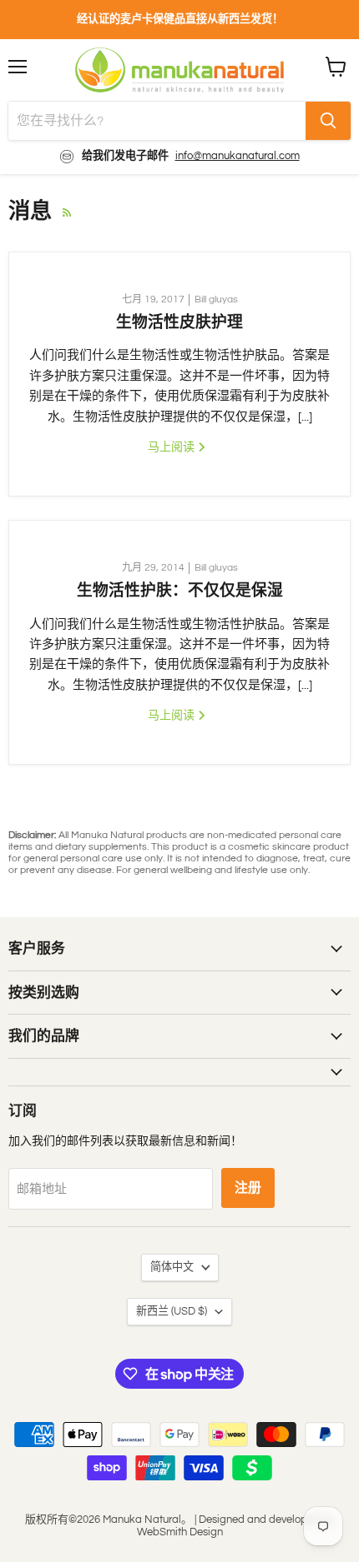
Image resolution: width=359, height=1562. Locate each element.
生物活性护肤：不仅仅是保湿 (180, 590)
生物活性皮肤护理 (179, 322)
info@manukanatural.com (237, 156)
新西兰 (171, 1311)
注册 (248, 1188)
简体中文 (172, 1267)
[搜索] (328, 121)
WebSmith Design (180, 1532)
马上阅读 (172, 447)
